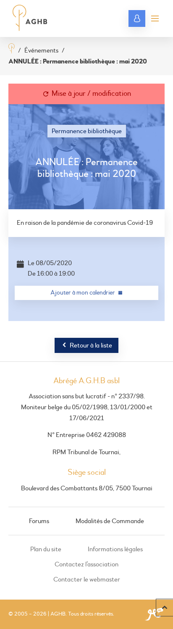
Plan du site (45, 549)
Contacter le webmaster (86, 579)
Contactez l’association (86, 564)
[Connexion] (136, 18)
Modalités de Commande (110, 521)
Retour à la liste (91, 345)
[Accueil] (11, 49)
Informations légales (115, 549)
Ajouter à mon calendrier (82, 293)
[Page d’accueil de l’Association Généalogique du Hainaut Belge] (30, 18)
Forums (39, 521)
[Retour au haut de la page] (164, 607)
